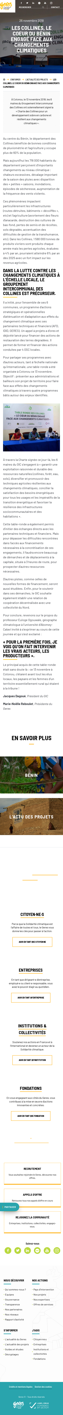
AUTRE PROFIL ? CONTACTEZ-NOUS (31, 1140)
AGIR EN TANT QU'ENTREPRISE (31, 997)
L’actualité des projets (17, 1344)
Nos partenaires (13, 1309)
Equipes (9, 1294)
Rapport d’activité (14, 1319)
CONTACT (55, 7)
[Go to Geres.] (4, 79)
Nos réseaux (12, 1314)
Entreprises (39, 1344)
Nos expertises (41, 1299)
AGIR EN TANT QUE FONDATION (30, 1116)
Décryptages (12, 1354)
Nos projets (39, 1294)
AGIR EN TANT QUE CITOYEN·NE (32, 942)
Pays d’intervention (43, 1289)
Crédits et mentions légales (20, 1386)
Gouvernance (12, 1299)
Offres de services (43, 1304)
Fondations (39, 1358)
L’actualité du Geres (15, 1339)
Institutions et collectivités (41, 1351)
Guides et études (14, 1349)
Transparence (12, 1304)
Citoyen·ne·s (40, 1339)
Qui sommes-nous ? (15, 1289)
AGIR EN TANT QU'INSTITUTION (32, 1060)
